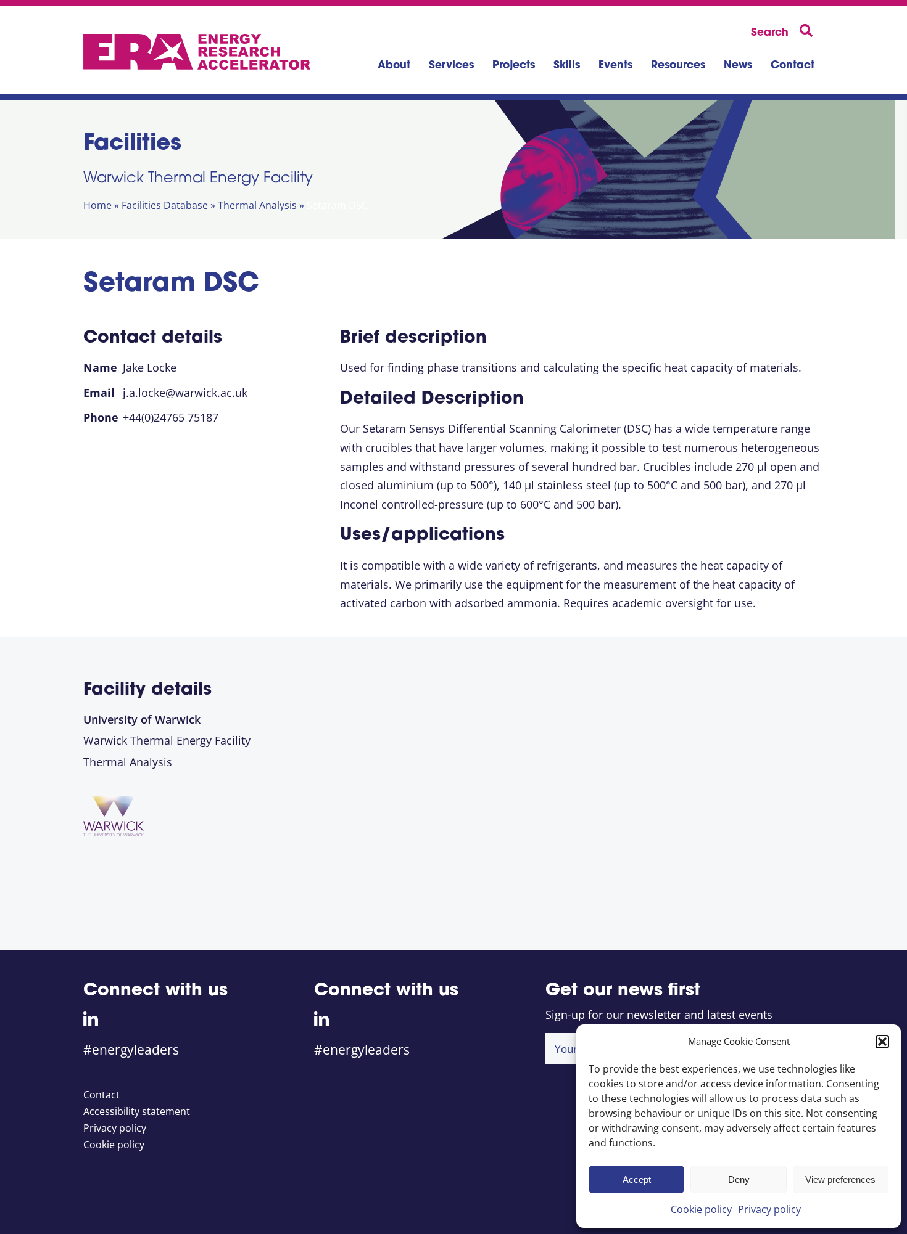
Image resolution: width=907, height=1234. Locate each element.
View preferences (840, 1179)
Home (97, 205)
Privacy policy (769, 1209)
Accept (637, 1179)
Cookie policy (701, 1209)
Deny (739, 1179)
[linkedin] (90, 1018)
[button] (882, 1042)
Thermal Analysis (257, 205)
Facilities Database (165, 205)
